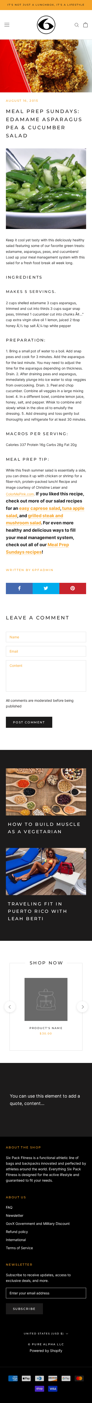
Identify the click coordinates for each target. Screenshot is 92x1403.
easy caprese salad (39, 508)
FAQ (9, 1207)
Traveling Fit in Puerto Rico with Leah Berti (38, 911)
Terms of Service (19, 1248)
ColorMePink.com (20, 494)
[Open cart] (85, 24)
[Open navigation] (6, 25)
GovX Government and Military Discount (38, 1223)
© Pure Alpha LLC (46, 1344)
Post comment (29, 722)
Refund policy (17, 1232)
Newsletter (14, 1215)
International (16, 1240)
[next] (82, 1006)
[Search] (77, 25)
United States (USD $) (44, 1333)
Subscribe (24, 1309)
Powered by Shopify (46, 1350)
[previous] (9, 1006)
